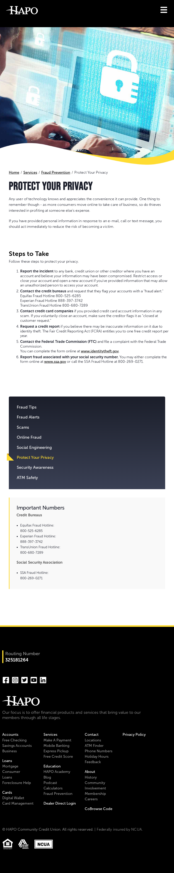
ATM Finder (94, 746)
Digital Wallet (13, 798)
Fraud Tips (26, 407)
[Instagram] (15, 679)
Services (30, 172)
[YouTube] (34, 679)
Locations (93, 740)
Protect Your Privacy (35, 457)
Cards (7, 792)
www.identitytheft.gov (100, 351)
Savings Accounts (17, 746)
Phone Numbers (98, 751)
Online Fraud (29, 437)
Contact (92, 734)
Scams (23, 427)
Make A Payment (57, 740)
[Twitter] (24, 679)
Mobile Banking (56, 746)
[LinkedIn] (43, 679)
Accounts (10, 734)
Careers (91, 799)
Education (52, 766)
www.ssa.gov (55, 361)
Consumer (11, 772)
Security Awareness (35, 467)
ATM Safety (27, 477)
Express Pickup (56, 751)
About (90, 772)
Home (14, 172)
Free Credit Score (58, 756)
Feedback (93, 762)
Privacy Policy (134, 734)
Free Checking (14, 740)
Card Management (18, 803)
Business (9, 751)
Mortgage (10, 766)
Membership (95, 794)
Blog (47, 777)
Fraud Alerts (28, 417)
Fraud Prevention (55, 172)
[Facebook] (6, 679)
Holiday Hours (97, 756)
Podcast (50, 783)
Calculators (53, 788)
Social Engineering (34, 447)
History (91, 777)
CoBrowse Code (98, 809)
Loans (7, 761)
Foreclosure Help (16, 783)
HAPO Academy (57, 772)
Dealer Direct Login (60, 803)
